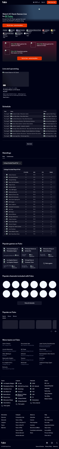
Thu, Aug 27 (6, 116)
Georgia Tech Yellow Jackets (15, 226)
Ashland (23, 354)
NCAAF (13, 30)
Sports (4, 316)
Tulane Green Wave (13, 221)
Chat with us (48, 435)
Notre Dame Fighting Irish (14, 199)
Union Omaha (6, 343)
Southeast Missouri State (35, 30)
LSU (54, 30)
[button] (51, 331)
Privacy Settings (49, 432)
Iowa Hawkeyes (12, 229)
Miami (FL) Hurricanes (13, 197)
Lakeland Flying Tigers (45, 362)
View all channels (29, 303)
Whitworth (19, 33)
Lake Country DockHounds (47, 343)
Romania (5, 367)
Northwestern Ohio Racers (47, 354)
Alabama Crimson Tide (13, 194)
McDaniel (23, 362)
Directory (55, 446)
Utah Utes (11, 209)
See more (29, 144)
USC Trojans (11, 211)
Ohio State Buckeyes (13, 177)
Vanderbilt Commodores (14, 206)
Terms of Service (40, 446)
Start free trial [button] (51, 2)
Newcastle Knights (7, 358)
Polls (3, 156)
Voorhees (42, 358)
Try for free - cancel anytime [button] (15, 25)
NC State (23, 349)
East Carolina (21, 30)
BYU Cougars (11, 202)
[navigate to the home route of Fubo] (4, 2)
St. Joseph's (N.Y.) (7, 362)
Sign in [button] (43, 2)
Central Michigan (9, 33)
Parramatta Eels (25, 343)
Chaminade (42, 349)
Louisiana (46, 30)
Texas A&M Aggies (13, 189)
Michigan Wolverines (13, 216)
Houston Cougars (12, 224)
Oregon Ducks (12, 184)
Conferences (10, 156)
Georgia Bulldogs (12, 179)
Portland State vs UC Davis (11, 89)
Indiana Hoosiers (12, 174)
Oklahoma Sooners (13, 192)
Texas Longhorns (12, 204)
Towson (23, 358)
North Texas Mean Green (14, 234)
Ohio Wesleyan (6, 354)
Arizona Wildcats (12, 214)
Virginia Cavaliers (12, 219)
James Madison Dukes (13, 231)
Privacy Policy (48, 446)
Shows (9, 316)
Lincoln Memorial (7, 349)
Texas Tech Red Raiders (14, 182)
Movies (15, 316)
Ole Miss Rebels (12, 187)
